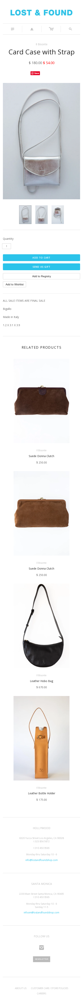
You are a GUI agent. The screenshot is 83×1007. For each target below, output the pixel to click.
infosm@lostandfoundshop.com (41, 912)
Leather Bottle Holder (41, 793)
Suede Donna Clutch (41, 456)
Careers (41, 993)
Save (36, 73)
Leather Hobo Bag (41, 681)
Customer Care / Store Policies (49, 988)
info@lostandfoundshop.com (41, 860)
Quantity (8, 238)
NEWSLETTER (41, 959)
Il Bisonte (41, 44)
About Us (20, 988)
